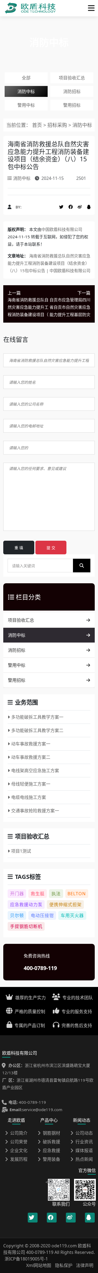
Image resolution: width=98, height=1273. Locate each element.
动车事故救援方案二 (30, 757)
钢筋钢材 (51, 1133)
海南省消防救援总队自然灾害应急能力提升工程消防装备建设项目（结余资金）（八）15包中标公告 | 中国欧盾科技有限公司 (49, 263)
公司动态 (84, 1133)
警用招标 (72, 105)
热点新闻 (84, 1159)
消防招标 (72, 91)
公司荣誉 (18, 1142)
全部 (26, 78)
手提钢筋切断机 (26, 926)
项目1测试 (21, 851)
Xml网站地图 (39, 1265)
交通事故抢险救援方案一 (35, 811)
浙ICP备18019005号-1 (26, 1259)
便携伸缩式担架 (65, 905)
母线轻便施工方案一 (30, 784)
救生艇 (38, 894)
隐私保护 (63, 1265)
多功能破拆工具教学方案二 (37, 730)
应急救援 (51, 1150)
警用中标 (26, 105)
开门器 (17, 894)
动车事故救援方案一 (30, 744)
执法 (56, 894)
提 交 (51, 547)
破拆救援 (51, 1142)
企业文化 (18, 1150)
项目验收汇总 (72, 78)
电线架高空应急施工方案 (35, 771)
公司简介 (18, 1133)
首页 (37, 125)
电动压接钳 (42, 915)
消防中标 (26, 91)
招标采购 (57, 125)
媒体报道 (84, 1150)
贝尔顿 (17, 915)
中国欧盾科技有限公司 (61, 229)
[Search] (81, 565)
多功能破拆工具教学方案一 (37, 717)
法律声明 (84, 1265)
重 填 (18, 547)
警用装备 (51, 1159)
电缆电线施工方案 (28, 797)
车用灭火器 (72, 915)
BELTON (77, 894)
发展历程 (18, 1159)
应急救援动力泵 (26, 905)
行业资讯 (84, 1142)
